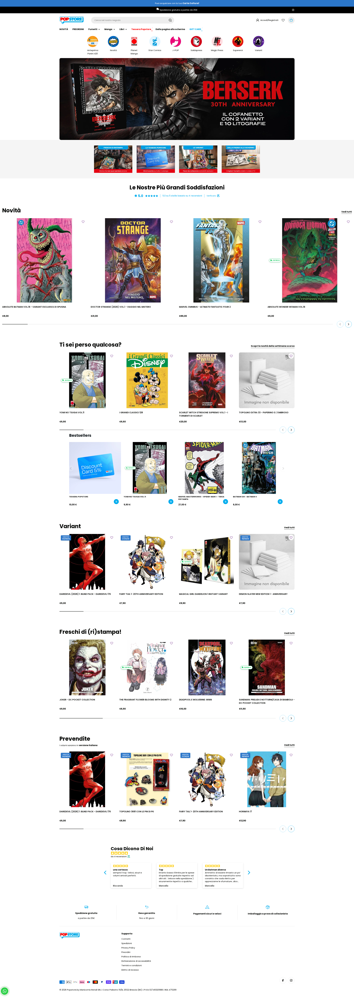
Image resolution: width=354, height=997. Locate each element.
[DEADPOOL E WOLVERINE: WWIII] (207, 667)
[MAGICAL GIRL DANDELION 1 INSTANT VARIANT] (207, 562)
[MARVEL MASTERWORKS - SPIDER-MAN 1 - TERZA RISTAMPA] (204, 468)
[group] (177, 99)
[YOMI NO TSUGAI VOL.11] (87, 380)
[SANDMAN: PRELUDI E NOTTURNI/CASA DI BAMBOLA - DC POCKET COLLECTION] (267, 667)
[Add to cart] (116, 501)
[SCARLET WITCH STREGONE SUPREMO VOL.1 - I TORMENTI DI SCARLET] (207, 380)
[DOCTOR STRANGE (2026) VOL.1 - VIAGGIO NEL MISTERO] (133, 260)
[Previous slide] (163, 134)
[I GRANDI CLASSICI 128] (147, 380)
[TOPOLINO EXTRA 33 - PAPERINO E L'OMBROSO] (267, 380)
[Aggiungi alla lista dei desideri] (83, 221)
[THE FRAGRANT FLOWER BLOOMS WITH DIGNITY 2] (147, 667)
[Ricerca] (170, 20)
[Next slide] (191, 134)
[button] (166, 134)
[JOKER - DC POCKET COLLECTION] (87, 667)
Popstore (71, 989)
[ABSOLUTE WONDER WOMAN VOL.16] (310, 260)
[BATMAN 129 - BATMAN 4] (259, 468)
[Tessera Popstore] (95, 468)
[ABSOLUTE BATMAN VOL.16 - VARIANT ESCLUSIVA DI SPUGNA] (44, 260)
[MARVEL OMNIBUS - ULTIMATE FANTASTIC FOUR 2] (221, 260)
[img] (178, 853)
